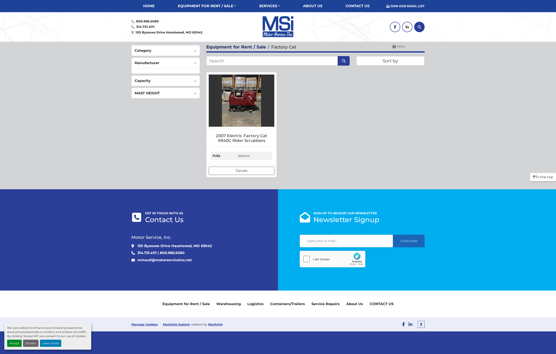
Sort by (390, 60)
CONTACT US (357, 6)
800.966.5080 (147, 21)
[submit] (344, 61)
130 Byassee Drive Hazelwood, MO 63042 (169, 32)
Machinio (215, 324)
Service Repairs (325, 304)
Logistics (255, 304)
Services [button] (268, 6)
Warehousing (228, 304)
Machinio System (176, 324)
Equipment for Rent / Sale (205, 6)
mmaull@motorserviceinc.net (164, 260)
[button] (207, 6)
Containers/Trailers (287, 304)
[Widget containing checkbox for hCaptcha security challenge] (332, 259)
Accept (14, 343)
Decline (30, 343)
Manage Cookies (144, 324)
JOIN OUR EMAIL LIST (407, 6)
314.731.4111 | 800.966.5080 (161, 253)
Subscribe (408, 241)
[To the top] (421, 324)
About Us (312, 6)
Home (149, 6)
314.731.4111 (145, 27)
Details (242, 171)
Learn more (50, 343)
